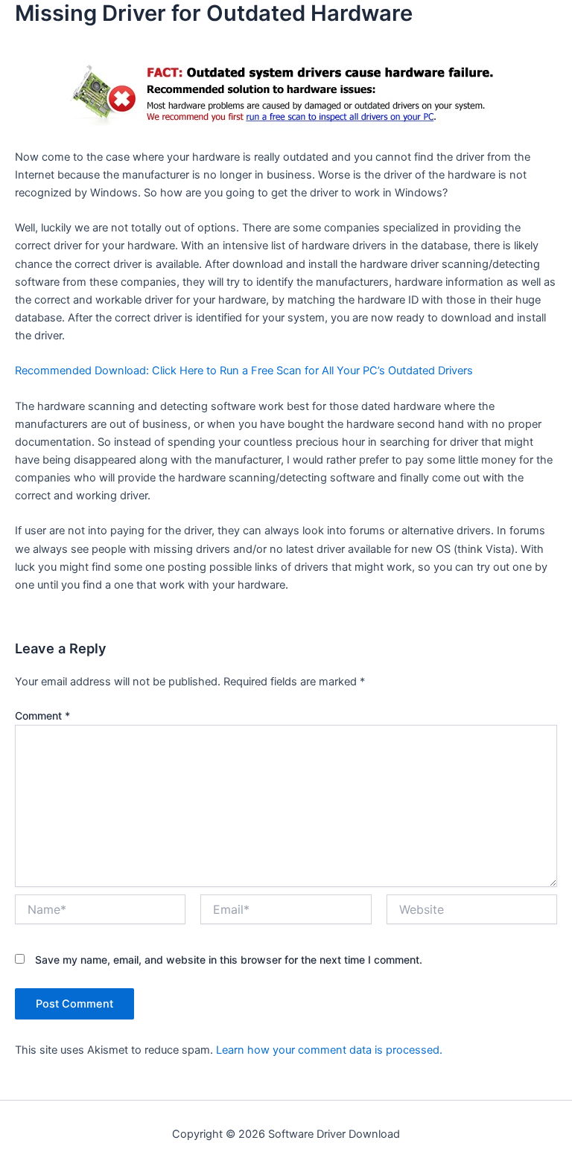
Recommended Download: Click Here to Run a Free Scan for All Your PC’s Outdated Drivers (244, 370)
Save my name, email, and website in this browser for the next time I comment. (228, 959)
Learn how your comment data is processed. (329, 1050)
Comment (42, 715)
